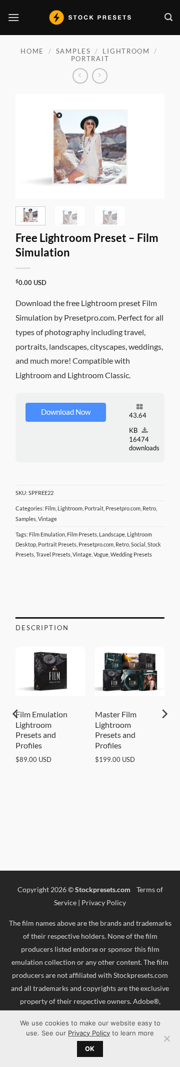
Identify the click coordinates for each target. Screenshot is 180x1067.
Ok (90, 1048)
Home (32, 51)
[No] (166, 1041)
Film (50, 508)
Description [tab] (42, 628)
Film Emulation (47, 534)
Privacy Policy (104, 902)
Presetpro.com (123, 508)
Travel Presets (53, 554)
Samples (73, 51)
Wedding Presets (131, 554)
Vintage (47, 518)
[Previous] (31, 146)
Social (138, 544)
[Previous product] (100, 76)
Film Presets (82, 534)
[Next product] (80, 76)
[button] (14, 17)
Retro (149, 508)
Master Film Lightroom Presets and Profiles (115, 729)
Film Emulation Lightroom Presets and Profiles (42, 729)
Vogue (101, 554)
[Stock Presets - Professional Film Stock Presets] (90, 18)
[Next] (149, 146)
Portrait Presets (57, 544)
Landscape (112, 534)
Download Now (65, 412)
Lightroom (126, 51)
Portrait (90, 59)
